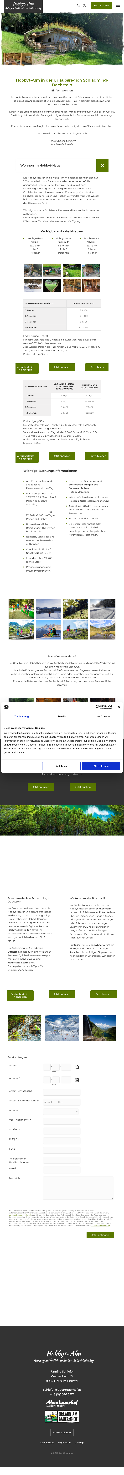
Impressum (64, 1442)
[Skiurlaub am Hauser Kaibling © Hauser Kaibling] (62, 1040)
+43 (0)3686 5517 (62, 1394)
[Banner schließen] (119, 707)
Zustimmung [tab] (21, 716)
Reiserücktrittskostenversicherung (89, 500)
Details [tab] (62, 716)
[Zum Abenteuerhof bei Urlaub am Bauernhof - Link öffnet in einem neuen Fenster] (62, 1422)
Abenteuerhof (37, 100)
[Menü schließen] (118, 5)
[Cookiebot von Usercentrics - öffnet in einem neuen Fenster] (98, 707)
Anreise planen (62, 1432)
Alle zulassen (100, 766)
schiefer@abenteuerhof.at (62, 1389)
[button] (25, 368)
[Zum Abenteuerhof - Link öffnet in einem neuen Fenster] (62, 1405)
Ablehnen (61, 766)
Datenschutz (47, 1442)
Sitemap (79, 1442)
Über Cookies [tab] (102, 716)
